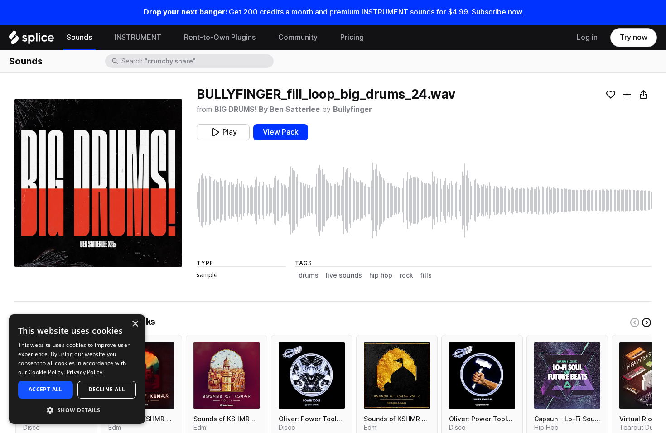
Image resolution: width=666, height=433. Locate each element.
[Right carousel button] (646, 322)
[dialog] (77, 369)
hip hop (380, 275)
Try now (633, 37)
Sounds (79, 37)
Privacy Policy (84, 372)
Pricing (352, 37)
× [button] (134, 324)
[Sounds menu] (99, 37)
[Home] (31, 40)
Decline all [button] (106, 389)
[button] (77, 409)
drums (309, 275)
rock (406, 275)
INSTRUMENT (138, 37)
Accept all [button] (46, 389)
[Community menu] (324, 37)
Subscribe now (497, 12)
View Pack (281, 132)
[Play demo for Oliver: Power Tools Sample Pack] (312, 375)
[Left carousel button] (635, 322)
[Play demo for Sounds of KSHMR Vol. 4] (226, 375)
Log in (587, 37)
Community (298, 37)
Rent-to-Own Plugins (220, 37)
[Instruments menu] (168, 37)
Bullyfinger (352, 109)
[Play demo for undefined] (98, 183)
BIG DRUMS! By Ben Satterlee (267, 109)
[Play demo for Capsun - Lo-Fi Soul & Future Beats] (567, 375)
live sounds (344, 275)
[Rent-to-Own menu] (262, 37)
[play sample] (424, 200)
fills (426, 275)
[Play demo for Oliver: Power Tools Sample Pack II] (482, 375)
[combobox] (196, 61)
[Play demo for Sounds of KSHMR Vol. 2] (397, 375)
